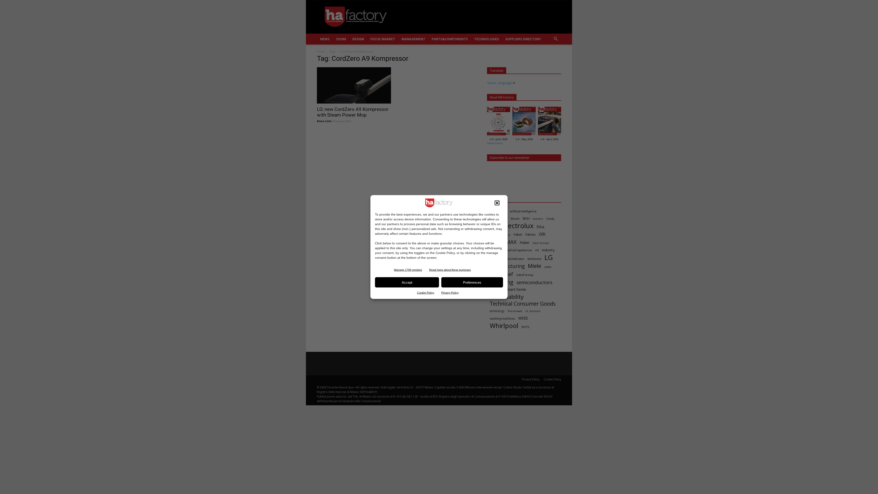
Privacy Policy (450, 292)
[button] (497, 203)
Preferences (472, 282)
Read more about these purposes (450, 270)
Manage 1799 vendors (408, 270)
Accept (407, 282)
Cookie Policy (425, 292)
